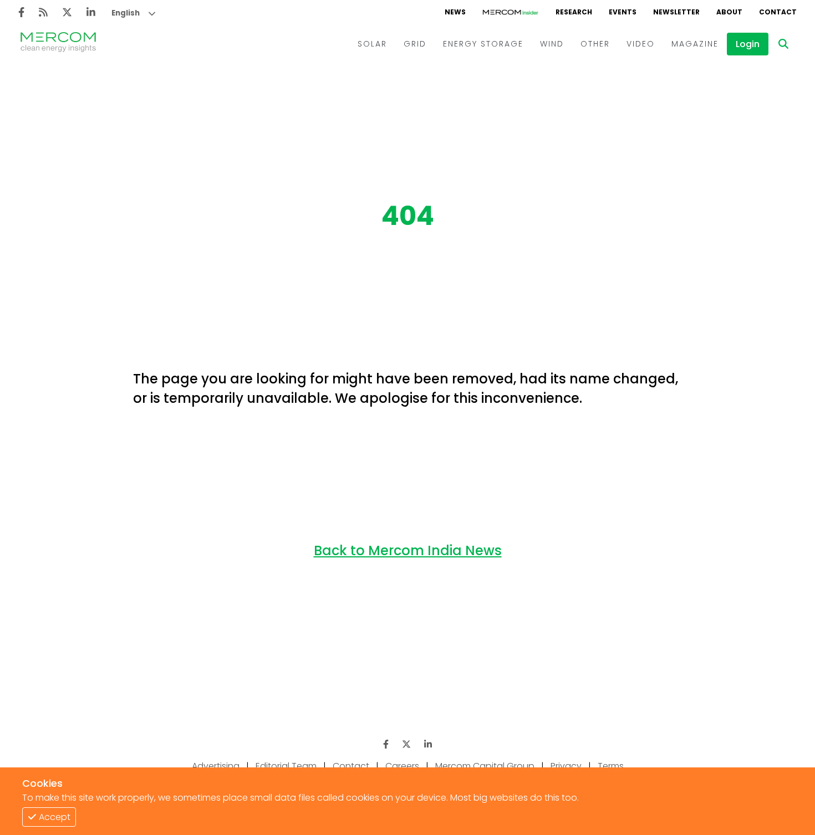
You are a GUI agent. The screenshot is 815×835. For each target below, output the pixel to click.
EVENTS (622, 12)
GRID (415, 43)
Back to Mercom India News (408, 550)
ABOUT (729, 12)
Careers (402, 766)
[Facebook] (21, 12)
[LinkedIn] (91, 12)
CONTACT (778, 12)
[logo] (58, 43)
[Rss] (43, 12)
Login (748, 44)
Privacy (566, 766)
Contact (351, 766)
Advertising (216, 766)
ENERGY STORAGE (483, 43)
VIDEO (640, 43)
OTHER (595, 43)
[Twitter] (67, 12)
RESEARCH (574, 12)
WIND (552, 43)
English (125, 13)
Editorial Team (286, 766)
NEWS (455, 12)
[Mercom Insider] (510, 12)
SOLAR (372, 43)
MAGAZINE (695, 43)
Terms (611, 766)
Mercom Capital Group (484, 766)
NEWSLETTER (676, 12)
